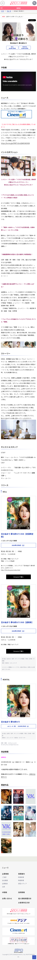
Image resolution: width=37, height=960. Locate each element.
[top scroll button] (34, 957)
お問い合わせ (7, 898)
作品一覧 (9, 11)
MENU (19, 8)
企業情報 (5, 874)
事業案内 (21, 874)
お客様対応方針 (24, 902)
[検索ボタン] (34, 3)
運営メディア (22, 884)
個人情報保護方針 (24, 898)
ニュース (5, 867)
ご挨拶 (4, 877)
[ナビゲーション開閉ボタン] (3, 3)
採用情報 (21, 892)
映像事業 (21, 877)
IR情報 (4, 892)
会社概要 (5, 880)
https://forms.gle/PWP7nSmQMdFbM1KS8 (15, 143)
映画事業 (21, 880)
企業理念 (5, 884)
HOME (2, 11)
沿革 (3, 887)
